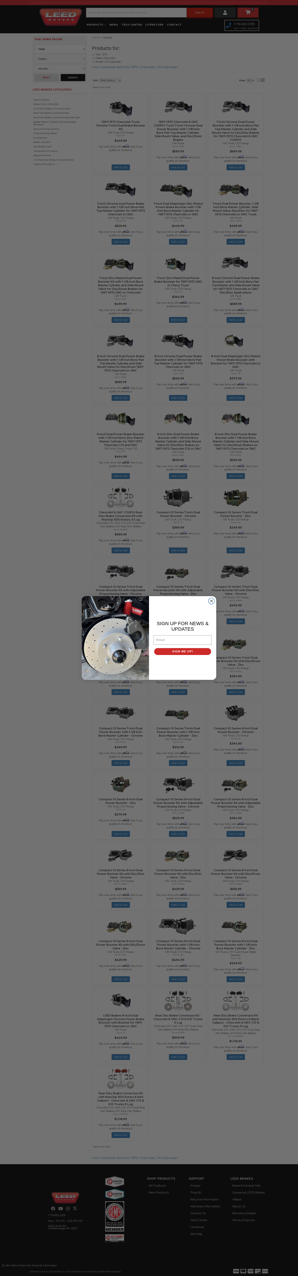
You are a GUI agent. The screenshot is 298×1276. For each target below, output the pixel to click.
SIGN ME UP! (182, 651)
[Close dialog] (211, 601)
